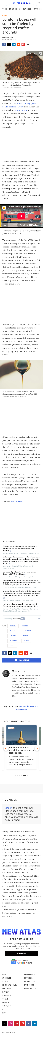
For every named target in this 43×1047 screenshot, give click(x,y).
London (13, 636)
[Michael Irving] (6, 673)
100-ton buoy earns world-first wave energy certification (21, 750)
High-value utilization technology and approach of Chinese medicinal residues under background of (20, 605)
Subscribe (21, 953)
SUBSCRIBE (6, 978)
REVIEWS (5, 992)
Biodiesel (14, 641)
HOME (4, 974)
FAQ (4, 1013)
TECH (4, 9)
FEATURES (6, 988)
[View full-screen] (40, 53)
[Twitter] (9, 44)
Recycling (27, 631)
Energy (5, 15)
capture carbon (16, 107)
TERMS (5, 999)
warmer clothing (22, 103)
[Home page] (21, 4)
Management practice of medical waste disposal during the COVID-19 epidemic (19, 573)
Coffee (25, 626)
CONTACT (6, 1006)
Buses (26, 641)
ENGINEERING (14, 9)
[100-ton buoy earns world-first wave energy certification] (21, 735)
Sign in (8, 807)
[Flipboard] (23, 44)
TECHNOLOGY (29, 981)
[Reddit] (18, 44)
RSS (3, 1009)
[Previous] (6, 748)
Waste (25, 636)
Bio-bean (20, 501)
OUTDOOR (27, 9)
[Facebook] (4, 44)
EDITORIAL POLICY (9, 985)
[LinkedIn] (14, 44)
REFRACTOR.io (30, 988)
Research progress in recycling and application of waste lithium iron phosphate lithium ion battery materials (20, 548)
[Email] (28, 44)
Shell (13, 501)
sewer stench (20, 110)
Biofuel (13, 631)
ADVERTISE (6, 995)
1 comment (24, 660)
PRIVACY (5, 1002)
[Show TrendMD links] (39, 618)
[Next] (37, 748)
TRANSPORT (29, 985)
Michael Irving (19, 671)
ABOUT (5, 981)
